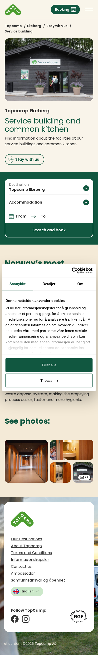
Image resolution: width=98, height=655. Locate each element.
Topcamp (13, 25)
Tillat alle (49, 365)
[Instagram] (25, 619)
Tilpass (46, 380)
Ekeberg (34, 25)
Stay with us (57, 25)
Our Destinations (26, 539)
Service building (19, 31)
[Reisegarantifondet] (78, 616)
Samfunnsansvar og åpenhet (38, 580)
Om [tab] (80, 284)
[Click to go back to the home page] (13, 9)
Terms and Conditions (31, 552)
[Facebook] (15, 619)
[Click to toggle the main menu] (89, 9)
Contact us (21, 566)
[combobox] (49, 188)
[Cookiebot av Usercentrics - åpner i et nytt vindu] (72, 271)
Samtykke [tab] (18, 284)
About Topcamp (26, 546)
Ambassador (23, 573)
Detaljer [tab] (49, 284)
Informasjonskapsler (30, 559)
